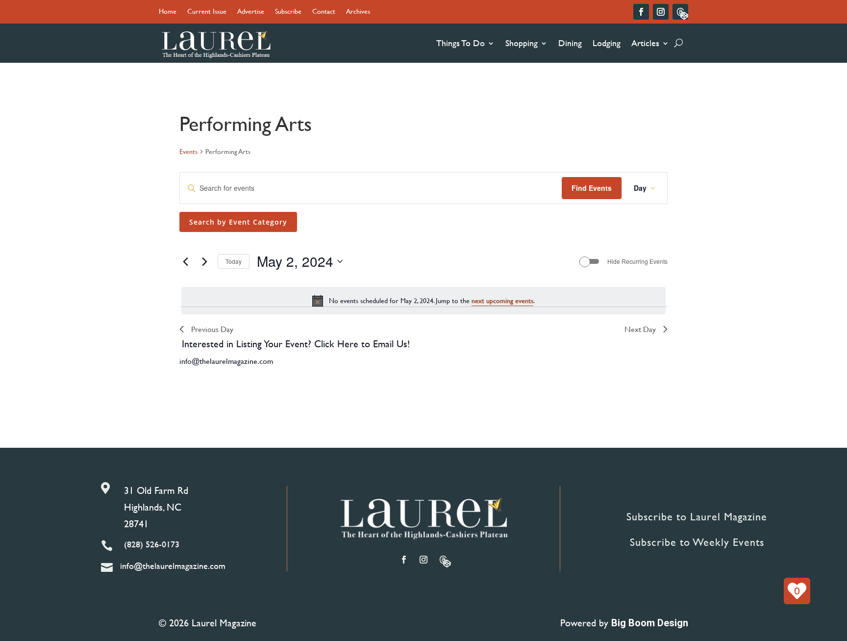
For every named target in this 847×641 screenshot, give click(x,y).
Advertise (250, 12)
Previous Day (212, 328)
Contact (323, 12)
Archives (358, 12)
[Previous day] (185, 261)
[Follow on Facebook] (641, 12)
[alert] (423, 300)
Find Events (592, 188)
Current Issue (206, 12)
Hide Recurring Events (637, 261)
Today (233, 261)
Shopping (521, 43)
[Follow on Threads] (680, 12)
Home (167, 12)
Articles (645, 43)
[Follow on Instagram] (661, 12)
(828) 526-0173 (151, 544)
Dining (570, 43)
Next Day (640, 328)
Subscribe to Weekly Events (697, 542)
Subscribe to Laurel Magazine (696, 516)
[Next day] (204, 261)
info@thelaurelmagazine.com (226, 360)
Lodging (607, 43)
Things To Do (460, 43)
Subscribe (288, 12)
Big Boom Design (649, 623)
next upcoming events (502, 300)
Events (188, 151)
